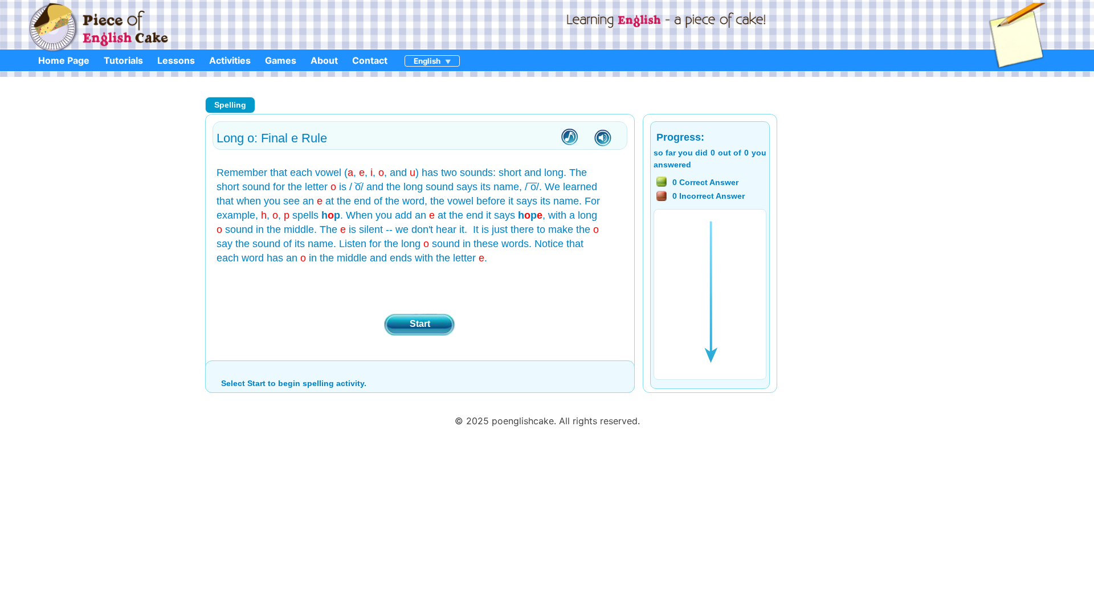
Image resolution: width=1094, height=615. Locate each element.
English (427, 60)
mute (603, 138)
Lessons (176, 60)
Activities (230, 60)
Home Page (63, 60)
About (324, 60)
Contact (369, 60)
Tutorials (123, 60)
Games (280, 60)
